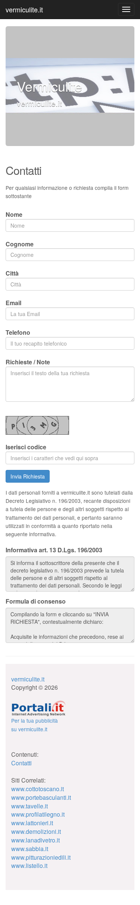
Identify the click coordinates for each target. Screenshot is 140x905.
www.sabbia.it (29, 848)
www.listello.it (29, 865)
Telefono (18, 332)
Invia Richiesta (27, 476)
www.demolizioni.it (36, 831)
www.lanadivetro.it (35, 840)
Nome (14, 214)
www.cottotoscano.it (37, 788)
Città (12, 273)
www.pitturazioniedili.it (41, 857)
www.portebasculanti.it (41, 797)
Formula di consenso (36, 601)
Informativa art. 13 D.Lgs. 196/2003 (54, 550)
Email (13, 302)
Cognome (20, 244)
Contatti (21, 763)
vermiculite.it (24, 9)
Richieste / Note (28, 362)
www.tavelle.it (29, 806)
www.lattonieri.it (32, 823)
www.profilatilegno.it (38, 814)
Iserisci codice (26, 447)
